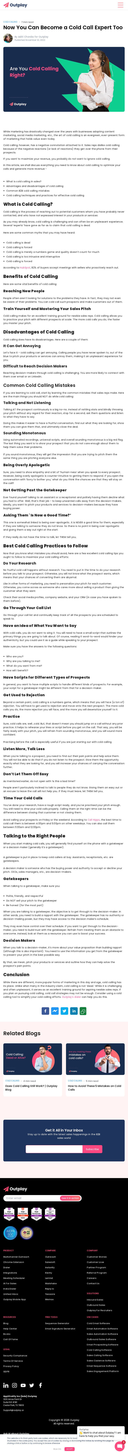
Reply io (49, 1288)
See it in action (70, 1198)
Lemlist (49, 1278)
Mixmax (49, 1299)
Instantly (50, 1267)
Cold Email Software (98, 1323)
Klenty (48, 1272)
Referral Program (97, 1272)
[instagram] (14, 1385)
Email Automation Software (102, 1328)
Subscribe (92, 1149)
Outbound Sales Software (101, 1339)
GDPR (6, 1371)
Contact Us (93, 1283)
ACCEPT (69, 1449)
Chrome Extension (13, 1262)
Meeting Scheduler (14, 1278)
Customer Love (95, 1262)
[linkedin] (74, 1011)
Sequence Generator (57, 1323)
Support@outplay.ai (13, 1410)
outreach (50, 1256)
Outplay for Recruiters (99, 1310)
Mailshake (51, 1283)
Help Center (10, 1328)
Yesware (50, 1294)
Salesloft (50, 1262)
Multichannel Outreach (16, 1256)
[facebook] (45, 1011)
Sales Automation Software (102, 1334)
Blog (5, 1323)
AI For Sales (9, 1283)
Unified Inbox (10, 1294)
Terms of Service (13, 1361)
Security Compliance (15, 1355)
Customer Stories (97, 1256)
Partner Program (96, 1267)
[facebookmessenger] (55, 1011)
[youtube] (23, 1385)
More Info (57, 1449)
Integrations (10, 1272)
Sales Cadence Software (101, 1360)
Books (6, 1334)
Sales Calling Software (100, 1355)
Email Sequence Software (101, 1366)
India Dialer (9, 1288)
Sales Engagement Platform (103, 1371)
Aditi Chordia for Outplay (33, 36)
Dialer (6, 1267)
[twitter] (64, 1011)
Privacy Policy (11, 1366)
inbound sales (95, 1299)
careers (91, 1278)
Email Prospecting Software (102, 1344)
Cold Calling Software (99, 1350)
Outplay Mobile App (14, 1299)
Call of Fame (10, 1339)
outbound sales (96, 1305)
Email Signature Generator (60, 1328)
